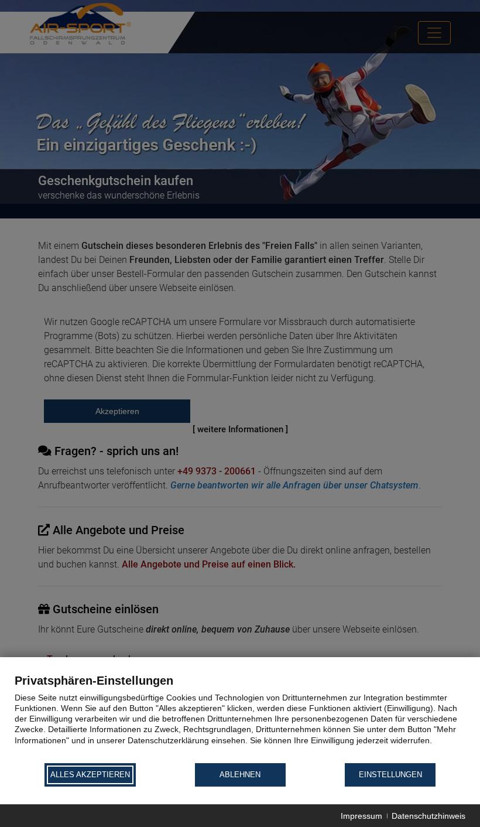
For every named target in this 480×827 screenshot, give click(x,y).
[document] (240, 717)
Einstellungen (390, 774)
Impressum (361, 816)
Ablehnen (240, 774)
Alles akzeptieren (90, 774)
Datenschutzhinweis (428, 816)
